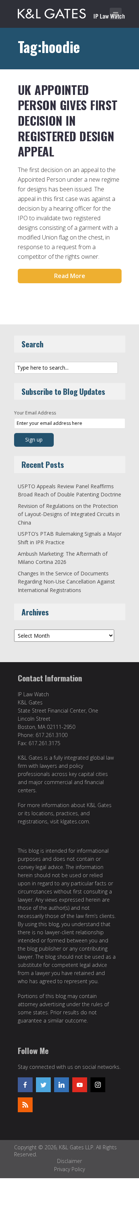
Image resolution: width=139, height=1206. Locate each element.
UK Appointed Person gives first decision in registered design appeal (68, 120)
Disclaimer (69, 1160)
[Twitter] (43, 1084)
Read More (69, 276)
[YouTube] (79, 1084)
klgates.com (74, 821)
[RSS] (25, 1104)
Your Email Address (35, 413)
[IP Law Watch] (71, 12)
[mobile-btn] (116, 14)
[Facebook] (25, 1084)
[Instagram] (97, 1084)
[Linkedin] (61, 1084)
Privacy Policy (69, 1169)
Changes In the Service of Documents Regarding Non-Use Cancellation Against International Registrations (66, 582)
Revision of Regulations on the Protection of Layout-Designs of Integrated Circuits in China (69, 514)
